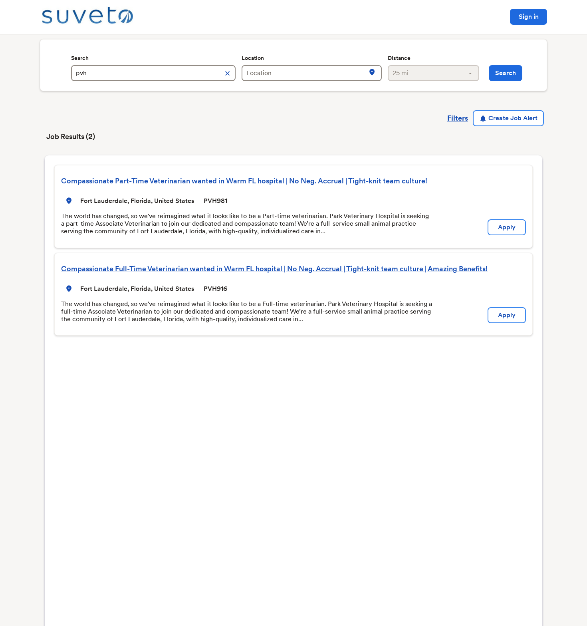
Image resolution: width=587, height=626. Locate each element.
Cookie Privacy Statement (365, 86)
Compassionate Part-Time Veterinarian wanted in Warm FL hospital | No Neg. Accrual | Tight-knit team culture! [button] (244, 181)
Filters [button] (457, 118)
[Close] (415, 72)
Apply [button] (507, 227)
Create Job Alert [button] (512, 118)
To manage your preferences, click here (364, 103)
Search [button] (505, 73)
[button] (69, 201)
